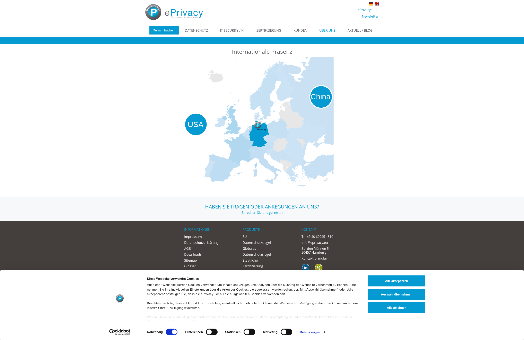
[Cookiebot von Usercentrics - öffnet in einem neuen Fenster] (120, 332)
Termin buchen (164, 30)
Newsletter (370, 16)
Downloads (193, 254)
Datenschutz (196, 30)
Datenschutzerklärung (201, 242)
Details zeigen (310, 332)
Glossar (190, 266)
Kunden (300, 30)
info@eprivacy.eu (315, 242)
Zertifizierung (268, 30)
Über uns (327, 30)
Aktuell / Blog (360, 30)
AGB (187, 248)
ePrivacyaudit (368, 10)
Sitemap (190, 260)
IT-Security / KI (232, 30)
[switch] (212, 332)
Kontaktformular (314, 258)
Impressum (193, 236)
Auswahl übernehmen (396, 294)
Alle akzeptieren (396, 281)
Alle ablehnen (396, 307)
